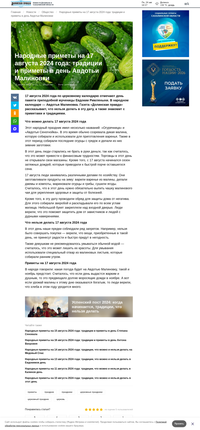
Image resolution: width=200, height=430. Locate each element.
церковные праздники (91, 392)
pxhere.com (70, 84)
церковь (61, 399)
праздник (49, 392)
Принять (179, 423)
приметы (32, 392)
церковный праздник (38, 399)
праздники (67, 392)
